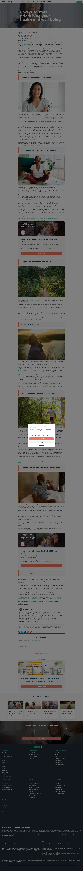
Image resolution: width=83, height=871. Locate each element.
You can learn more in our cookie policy (38, 435)
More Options (41, 445)
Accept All (41, 438)
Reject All (41, 442)
